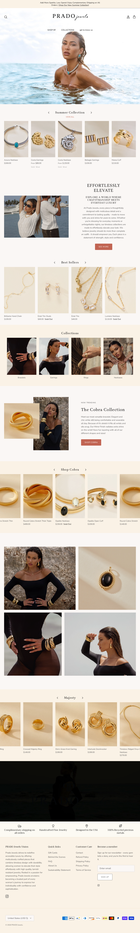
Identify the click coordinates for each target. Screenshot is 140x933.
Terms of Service (83, 870)
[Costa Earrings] (43, 139)
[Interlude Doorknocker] (102, 724)
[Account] (128, 17)
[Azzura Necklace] (16, 139)
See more (104, 247)
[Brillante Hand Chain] (19, 290)
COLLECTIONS (67, 30)
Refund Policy (82, 857)
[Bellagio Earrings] (97, 139)
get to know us (86, 30)
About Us (52, 865)
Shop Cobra (91, 442)
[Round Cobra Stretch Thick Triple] (38, 496)
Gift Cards (52, 852)
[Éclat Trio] (86, 290)
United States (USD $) (18, 918)
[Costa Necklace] (70, 139)
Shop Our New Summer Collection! (74, 5)
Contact (79, 852)
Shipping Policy (83, 861)
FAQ (50, 861)
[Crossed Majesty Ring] (38, 724)
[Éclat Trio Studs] (53, 290)
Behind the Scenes (56, 857)
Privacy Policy (82, 865)
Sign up (105, 877)
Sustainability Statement (59, 870)
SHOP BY (51, 30)
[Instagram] (7, 896)
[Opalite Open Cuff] (102, 496)
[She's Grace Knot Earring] (70, 724)
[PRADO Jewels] (70, 17)
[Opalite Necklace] (70, 496)
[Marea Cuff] (124, 139)
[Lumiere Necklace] (120, 290)
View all (70, 117)
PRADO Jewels (17, 925)
